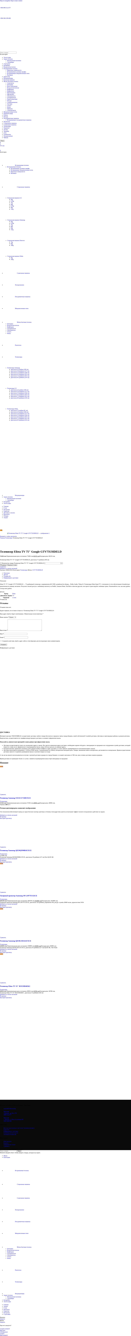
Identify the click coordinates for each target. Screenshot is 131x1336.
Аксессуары (7, 57)
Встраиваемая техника (10, 68)
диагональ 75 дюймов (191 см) (20, 376)
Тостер (6, 129)
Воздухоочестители (13, 88)
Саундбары (10, 62)
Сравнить (6, 1146)
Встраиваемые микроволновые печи (18, 73)
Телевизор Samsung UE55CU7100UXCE (15, 798)
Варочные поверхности (14, 70)
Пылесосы (7, 121)
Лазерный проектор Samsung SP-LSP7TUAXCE (18, 896)
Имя (2, 634)
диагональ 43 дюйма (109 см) (19, 369)
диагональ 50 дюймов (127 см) (20, 371)
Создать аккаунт (5, 1328)
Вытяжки (10, 75)
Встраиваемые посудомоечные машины (19, 120)
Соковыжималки (12, 102)
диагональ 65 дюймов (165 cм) (20, 374)
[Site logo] (9, 51)
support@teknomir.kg (10, 1108)
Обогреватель (11, 96)
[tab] (7, 573)
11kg (12, 209)
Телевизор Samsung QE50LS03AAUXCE (15, 941)
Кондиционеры (8, 78)
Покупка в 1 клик (12, 565)
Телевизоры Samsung (13, 368)
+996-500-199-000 (5, 18)
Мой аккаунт (7, 1141)
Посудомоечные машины (11, 118)
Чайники (10, 108)
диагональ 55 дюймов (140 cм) (20, 372)
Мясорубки (10, 94)
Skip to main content (16, 1)
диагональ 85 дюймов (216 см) (20, 377)
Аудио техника (8, 59)
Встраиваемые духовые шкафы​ (20, 168)
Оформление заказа (9, 1144)
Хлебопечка (7, 134)
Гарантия (6, 1129)
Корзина (6, 1143)
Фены (9, 107)
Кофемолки (10, 91)
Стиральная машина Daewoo (16, 240)
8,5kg (12, 206)
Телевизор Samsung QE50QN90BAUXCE (16, 850)
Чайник (6, 137)
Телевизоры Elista (12, 409)
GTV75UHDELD (37, 570)
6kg (12, 199)
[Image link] (8, 196)
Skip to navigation (5, 1)
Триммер (6, 131)
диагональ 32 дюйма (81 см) (19, 410)
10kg (12, 245)
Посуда (9, 100)
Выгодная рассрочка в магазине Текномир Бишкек (19, 1128)
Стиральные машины (10, 123)
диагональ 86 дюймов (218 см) (20, 398)
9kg (12, 207)
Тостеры (9, 104)
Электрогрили (11, 110)
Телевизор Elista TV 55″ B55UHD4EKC (15, 986)
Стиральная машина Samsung (16, 220)
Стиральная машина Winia (15, 256)
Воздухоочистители (10, 67)
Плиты (6, 115)
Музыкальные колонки (14, 60)
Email (2, 637)
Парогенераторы (12, 99)
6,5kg (12, 201)
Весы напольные (12, 86)
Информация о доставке (11, 1131)
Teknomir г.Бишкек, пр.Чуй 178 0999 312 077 (10, 1113)
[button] (3, 816)
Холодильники (8, 136)
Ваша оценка (4, 617)
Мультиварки (11, 92)
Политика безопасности (11, 1133)
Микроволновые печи (10, 112)
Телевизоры (7, 126)
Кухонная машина (9, 80)
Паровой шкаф (8, 113)
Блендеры (10, 84)
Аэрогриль (7, 64)
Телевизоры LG (12, 388)
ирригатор (7, 76)
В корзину (3, 565)
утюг (5, 133)
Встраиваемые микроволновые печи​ (22, 170)
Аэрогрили (10, 83)
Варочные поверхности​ (18, 171)
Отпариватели (11, 97)
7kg (12, 202)
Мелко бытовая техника (11, 81)
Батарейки (7, 65)
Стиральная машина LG (14, 198)
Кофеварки (10, 89)
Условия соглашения (10, 1134)
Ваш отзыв (4, 630)
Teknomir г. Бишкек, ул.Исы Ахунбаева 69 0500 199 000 (13, 1119)
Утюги (9, 105)
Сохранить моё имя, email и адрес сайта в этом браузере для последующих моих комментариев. (31, 641)
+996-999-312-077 (5, 7)
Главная (2, 538)
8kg (12, 204)
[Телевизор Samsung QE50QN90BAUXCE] (13, 845)
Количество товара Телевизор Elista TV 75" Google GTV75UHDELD (23, 563)
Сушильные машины (10, 125)
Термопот (6, 128)
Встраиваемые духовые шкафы (16, 72)
